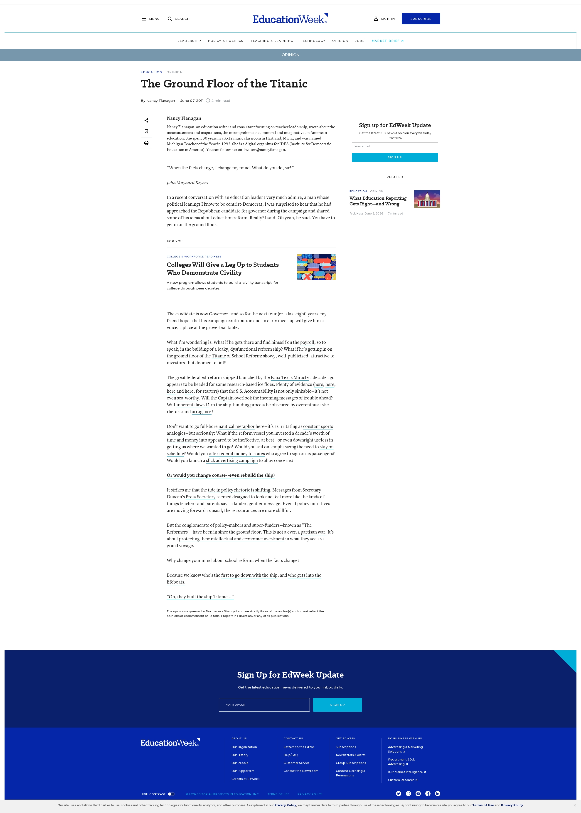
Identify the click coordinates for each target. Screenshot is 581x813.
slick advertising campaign (232, 460)
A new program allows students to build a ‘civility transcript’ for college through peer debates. (222, 285)
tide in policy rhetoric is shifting (239, 490)
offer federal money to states (237, 453)
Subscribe (421, 18)
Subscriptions (346, 747)
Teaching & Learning (271, 40)
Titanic (219, 356)
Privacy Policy (310, 794)
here (318, 384)
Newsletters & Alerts (351, 755)
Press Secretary (201, 497)
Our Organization (244, 747)
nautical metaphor (237, 426)
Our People (239, 763)
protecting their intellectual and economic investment (231, 539)
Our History (239, 755)
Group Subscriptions (351, 763)
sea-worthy (188, 398)
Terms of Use (278, 794)
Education (151, 72)
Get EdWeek (345, 738)
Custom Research (401, 780)
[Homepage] (290, 18)
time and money (183, 440)
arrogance (202, 411)
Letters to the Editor (299, 747)
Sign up (337, 705)
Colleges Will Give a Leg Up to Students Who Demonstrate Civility (223, 269)
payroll (307, 342)
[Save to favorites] (146, 131)
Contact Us (293, 738)
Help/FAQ (291, 755)
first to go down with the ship (249, 575)
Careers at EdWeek (245, 779)
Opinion (340, 40)
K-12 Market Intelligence (405, 772)
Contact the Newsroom (301, 771)
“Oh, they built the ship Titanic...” (200, 597)
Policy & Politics (225, 40)
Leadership (189, 40)
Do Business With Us (405, 738)
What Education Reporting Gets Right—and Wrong (378, 201)
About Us (239, 738)
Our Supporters (242, 771)
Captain (226, 398)
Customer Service (297, 763)
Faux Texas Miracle (290, 377)
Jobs (360, 40)
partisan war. (314, 532)
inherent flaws (190, 405)
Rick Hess (357, 213)
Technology (312, 40)
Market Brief (386, 40)
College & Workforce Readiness (194, 256)
